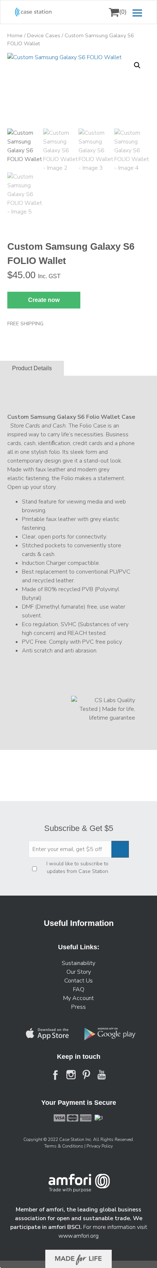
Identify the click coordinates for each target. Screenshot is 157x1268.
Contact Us (78, 981)
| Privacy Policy (98, 1146)
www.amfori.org (78, 1236)
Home (15, 35)
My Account (78, 998)
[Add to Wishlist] (16, 63)
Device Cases (43, 35)
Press (78, 1007)
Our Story (78, 972)
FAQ (78, 989)
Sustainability (78, 963)
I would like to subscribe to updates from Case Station (77, 867)
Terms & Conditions (64, 1146)
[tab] (32, 368)
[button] (137, 65)
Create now (44, 300)
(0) (122, 12)
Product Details (32, 368)
